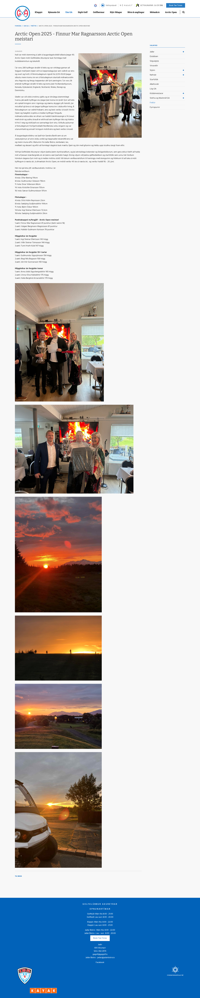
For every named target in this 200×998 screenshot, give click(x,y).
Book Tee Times (100, 938)
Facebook (100, 962)
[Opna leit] (183, 12)
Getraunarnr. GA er (151, 5)
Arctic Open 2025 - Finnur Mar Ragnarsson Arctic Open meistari (64, 26)
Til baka (18, 876)
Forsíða (18, 26)
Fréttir (33, 26)
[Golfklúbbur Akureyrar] (22, 14)
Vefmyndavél (111, 5)
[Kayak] (43, 990)
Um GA (26, 26)
